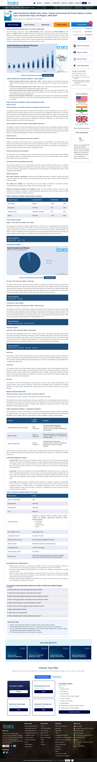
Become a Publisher (46, 737)
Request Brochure (82, 59)
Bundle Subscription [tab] (43, 677)
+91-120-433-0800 (79, 746)
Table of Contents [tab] (29, 24)
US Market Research (30, 735)
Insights (71, 3)
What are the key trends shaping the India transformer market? (25, 606)
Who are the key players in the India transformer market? (24, 603)
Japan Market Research (31, 730)
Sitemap (43, 744)
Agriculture (58, 728)
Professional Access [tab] (42, 687)
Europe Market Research (31, 733)
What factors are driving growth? (17, 612)
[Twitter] (10, 752)
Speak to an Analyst (82, 52)
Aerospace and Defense (61, 726)
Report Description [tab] (13, 24)
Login (84, 3)
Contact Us (78, 3)
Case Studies (28, 746)
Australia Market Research (31, 726)
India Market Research (30, 728)
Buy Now (81, 38)
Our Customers (45, 735)
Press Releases (29, 744)
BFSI (57, 733)
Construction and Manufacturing (63, 737)
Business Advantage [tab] (17, 705)
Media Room (56, 3)
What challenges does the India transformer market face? (24, 616)
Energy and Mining (60, 742)
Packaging (58, 749)
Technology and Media (61, 753)
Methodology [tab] (45, 24)
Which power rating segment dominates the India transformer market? (27, 596)
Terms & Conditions (46, 728)
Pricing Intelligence (29, 737)
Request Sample (48, 75)
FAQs (42, 739)
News (42, 742)
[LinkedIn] (4, 752)
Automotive (58, 730)
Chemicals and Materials (62, 735)
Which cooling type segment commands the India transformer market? (27, 599)
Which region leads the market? (17, 609)
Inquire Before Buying (83, 65)
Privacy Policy (56, 760)
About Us (64, 3)
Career (43, 726)
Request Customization (83, 45)
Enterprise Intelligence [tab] (43, 705)
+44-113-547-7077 (80, 737)
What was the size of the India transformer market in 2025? (24, 589)
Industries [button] (47, 3)
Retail (57, 751)
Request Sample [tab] (61, 24)
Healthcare (58, 746)
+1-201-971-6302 (79, 730)
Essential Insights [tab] (16, 687)
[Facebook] (7, 752)
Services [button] (39, 3)
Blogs (26, 742)
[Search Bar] (89, 3)
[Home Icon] (34, 3)
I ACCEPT (67, 760)
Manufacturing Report (30, 739)
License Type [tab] (56, 677)
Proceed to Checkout (74, 712)
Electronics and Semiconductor (63, 739)
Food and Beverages (61, 744)
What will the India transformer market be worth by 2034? (24, 593)
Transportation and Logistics (62, 755)
